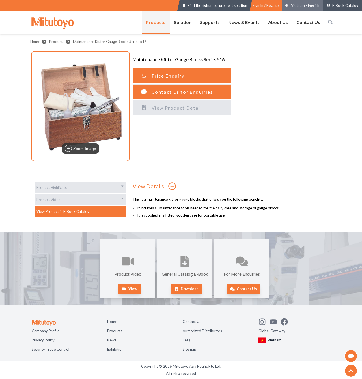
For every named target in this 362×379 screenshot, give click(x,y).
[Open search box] (330, 22)
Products (155, 22)
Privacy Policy (43, 340)
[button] (80, 106)
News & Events (244, 22)
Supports (210, 22)
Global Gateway (271, 331)
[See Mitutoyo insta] (264, 321)
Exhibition (115, 349)
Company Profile (45, 331)
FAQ (186, 340)
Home (35, 41)
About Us (278, 22)
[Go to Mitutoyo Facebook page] (286, 321)
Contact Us (308, 22)
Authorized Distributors (202, 331)
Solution (182, 22)
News (111, 340)
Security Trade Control (50, 349)
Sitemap (189, 349)
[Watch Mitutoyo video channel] (275, 321)
